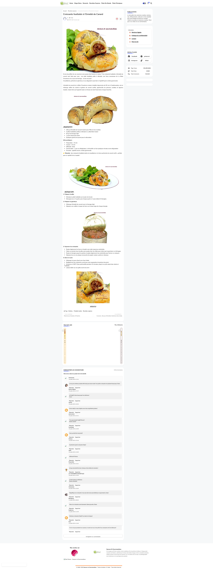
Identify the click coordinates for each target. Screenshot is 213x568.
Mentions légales (136, 32)
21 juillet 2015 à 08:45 (74, 500)
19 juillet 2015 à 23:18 (74, 440)
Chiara (70, 439)
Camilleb (71, 427)
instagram (134, 60)
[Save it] (116, 18)
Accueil (65, 11)
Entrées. (70, 311)
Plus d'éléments (119, 325)
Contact (134, 38)
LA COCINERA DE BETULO (76, 473)
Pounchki (71, 462)
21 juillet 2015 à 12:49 (74, 511)
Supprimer (77, 531)
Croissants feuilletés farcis (121, 341)
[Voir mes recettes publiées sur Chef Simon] (75, 559)
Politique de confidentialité (139, 35)
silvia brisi (71, 414)
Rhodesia (71, 498)
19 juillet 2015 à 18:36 (74, 404)
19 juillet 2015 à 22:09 (74, 428)
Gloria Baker (72, 389)
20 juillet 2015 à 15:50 (74, 475)
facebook (134, 56)
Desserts (85, 3)
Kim (70, 522)
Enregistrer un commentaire (93, 536)
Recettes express (72, 11)
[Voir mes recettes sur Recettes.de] (74, 553)
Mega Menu (78, 3)
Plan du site (135, 42)
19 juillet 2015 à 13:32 (74, 379)
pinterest (147, 56)
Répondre (71, 531)
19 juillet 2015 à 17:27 (74, 391)
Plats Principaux (117, 3)
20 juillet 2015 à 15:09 (74, 452)
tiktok (147, 60)
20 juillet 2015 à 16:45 (74, 488)
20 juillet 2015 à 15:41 (74, 463)
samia (70, 402)
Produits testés (78, 311)
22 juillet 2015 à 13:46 (74, 523)
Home (71, 3)
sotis (70, 450)
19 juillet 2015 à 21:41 (74, 415)
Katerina (71, 510)
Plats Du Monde (106, 3)
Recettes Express (94, 3)
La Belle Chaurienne (82, 85)
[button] (144, 3)
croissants (107, 74)
